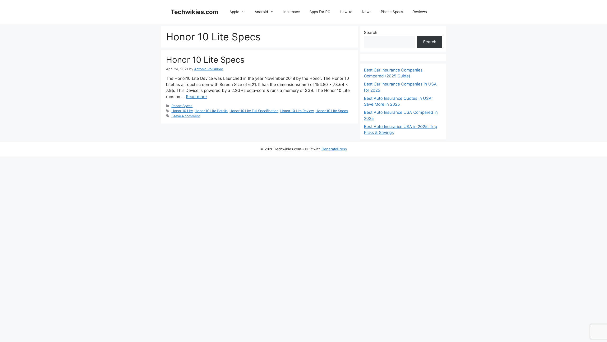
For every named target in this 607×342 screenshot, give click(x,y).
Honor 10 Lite (182, 111)
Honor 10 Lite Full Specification (254, 111)
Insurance (291, 12)
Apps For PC (319, 12)
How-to (346, 12)
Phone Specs (392, 12)
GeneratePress (334, 149)
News (366, 12)
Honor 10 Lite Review (297, 111)
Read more (196, 96)
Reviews (420, 12)
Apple (234, 12)
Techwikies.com (194, 11)
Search (370, 32)
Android (261, 12)
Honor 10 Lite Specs (205, 60)
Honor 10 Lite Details (211, 111)
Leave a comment (185, 116)
